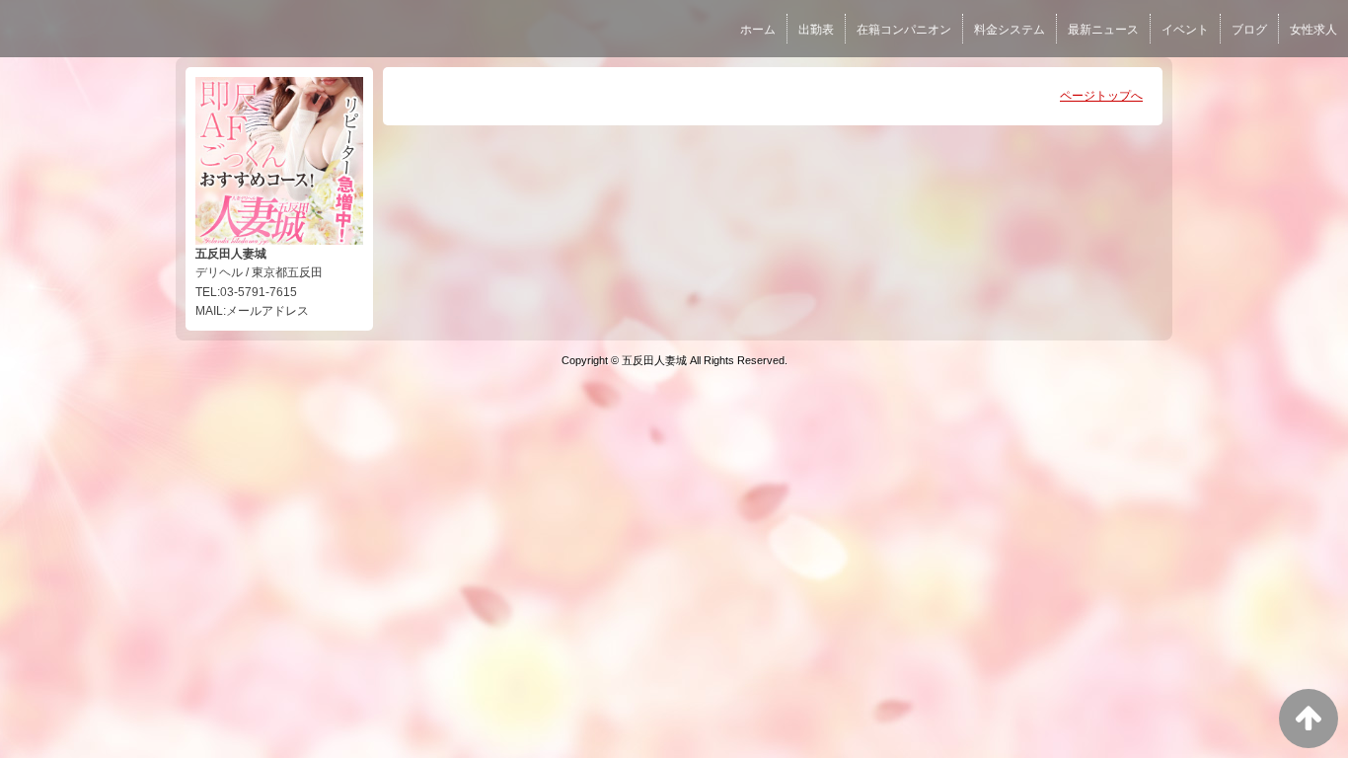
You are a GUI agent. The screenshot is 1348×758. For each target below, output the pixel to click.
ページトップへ (1101, 96)
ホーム (758, 30)
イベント (1185, 30)
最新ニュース (1103, 30)
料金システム (1009, 30)
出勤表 (816, 30)
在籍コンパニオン (904, 30)
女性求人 (1313, 30)
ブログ (1249, 30)
